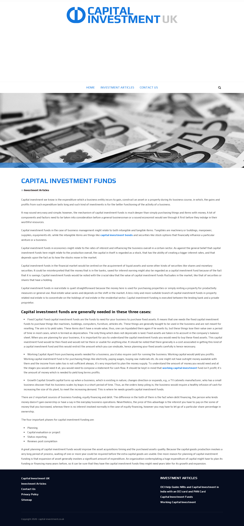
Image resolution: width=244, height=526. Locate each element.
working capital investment (179, 368)
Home (90, 87)
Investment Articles (117, 87)
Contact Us (149, 87)
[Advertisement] (122, 57)
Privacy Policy (30, 494)
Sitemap (26, 499)
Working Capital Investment (178, 502)
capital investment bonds (116, 235)
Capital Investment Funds (176, 496)
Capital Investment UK (35, 478)
